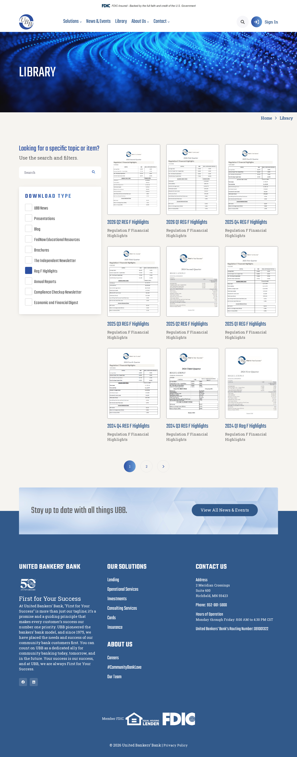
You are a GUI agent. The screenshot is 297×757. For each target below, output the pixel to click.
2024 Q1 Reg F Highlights (245, 426)
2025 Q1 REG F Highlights (245, 324)
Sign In (271, 21)
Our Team (114, 677)
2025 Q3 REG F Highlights (128, 324)
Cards (111, 618)
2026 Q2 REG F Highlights (128, 222)
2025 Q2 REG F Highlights (187, 324)
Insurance (114, 627)
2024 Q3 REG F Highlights (187, 426)
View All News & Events (225, 510)
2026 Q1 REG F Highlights (186, 222)
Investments (117, 599)
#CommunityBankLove (124, 667)
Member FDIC (113, 718)
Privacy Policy (175, 745)
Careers (113, 658)
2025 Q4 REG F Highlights (246, 222)
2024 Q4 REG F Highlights (128, 426)
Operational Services (122, 589)
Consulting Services (122, 608)
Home (266, 118)
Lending (113, 580)
